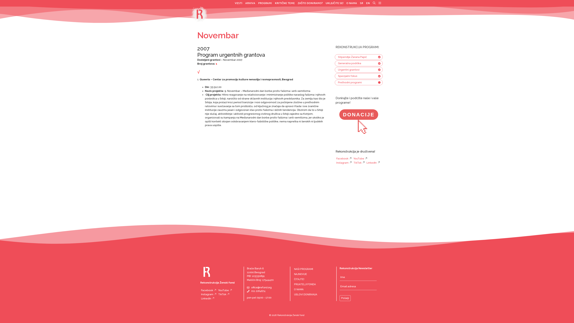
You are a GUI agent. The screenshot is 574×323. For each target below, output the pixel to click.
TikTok (358, 162)
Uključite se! (334, 3)
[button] (380, 3)
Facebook (342, 158)
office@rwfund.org (261, 287)
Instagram (342, 162)
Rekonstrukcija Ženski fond (290, 315)
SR (361, 3)
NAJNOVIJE (300, 274)
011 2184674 (258, 291)
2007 (203, 48)
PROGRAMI (265, 3)
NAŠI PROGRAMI (303, 269)
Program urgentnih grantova (231, 55)
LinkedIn (372, 162)
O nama (351, 3)
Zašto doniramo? (310, 3)
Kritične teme (285, 3)
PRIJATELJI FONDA (305, 284)
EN (368, 3)
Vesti (238, 3)
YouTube (358, 158)
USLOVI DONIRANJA (305, 294)
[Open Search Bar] (374, 3)
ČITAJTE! (299, 279)
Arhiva (250, 3)
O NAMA (299, 289)
